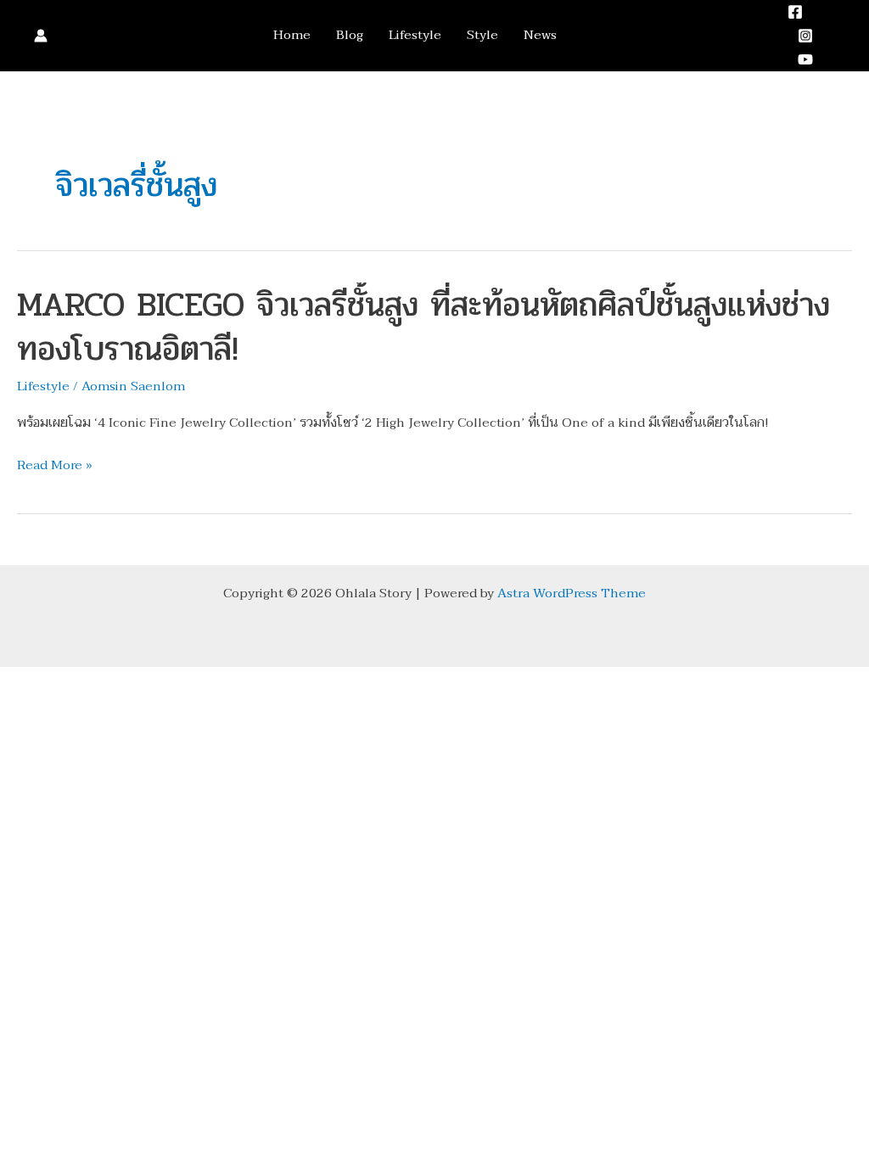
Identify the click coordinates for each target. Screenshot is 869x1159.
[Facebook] (795, 12)
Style (482, 35)
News (540, 35)
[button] (846, 35)
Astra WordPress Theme (571, 593)
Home (292, 35)
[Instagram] (805, 35)
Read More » (55, 466)
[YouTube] (805, 59)
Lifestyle (415, 35)
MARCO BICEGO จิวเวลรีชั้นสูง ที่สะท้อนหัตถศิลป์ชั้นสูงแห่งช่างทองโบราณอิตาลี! (423, 326)
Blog (349, 35)
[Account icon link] (41, 35)
